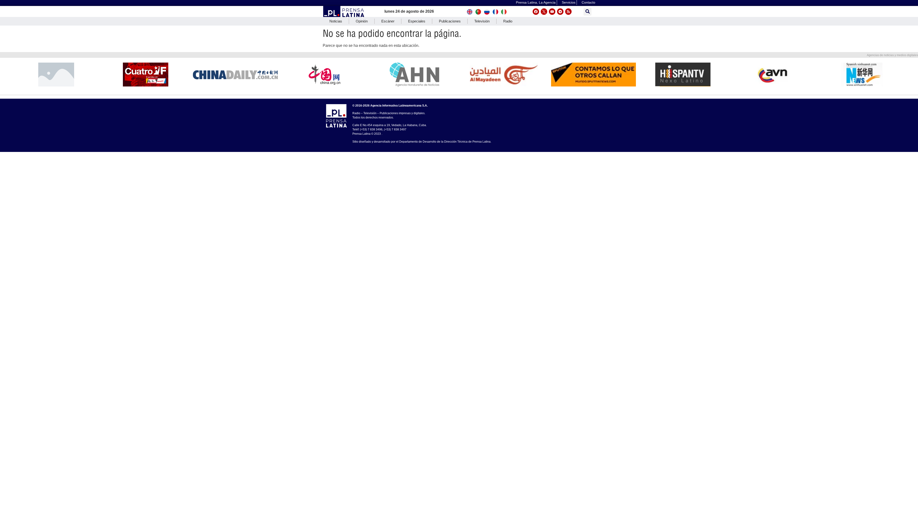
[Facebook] (536, 11)
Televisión (482, 21)
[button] (587, 12)
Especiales (416, 21)
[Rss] (568, 11)
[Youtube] (552, 11)
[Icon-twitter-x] (544, 11)
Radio (507, 21)
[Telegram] (560, 11)
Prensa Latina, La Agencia (536, 2)
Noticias (335, 21)
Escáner (387, 21)
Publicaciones (450, 21)
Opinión (362, 21)
